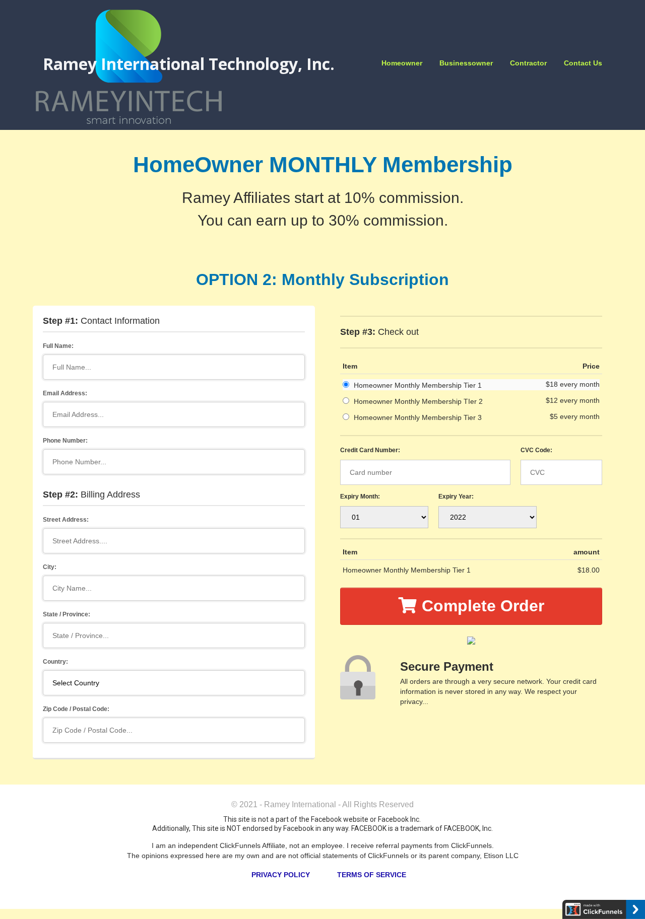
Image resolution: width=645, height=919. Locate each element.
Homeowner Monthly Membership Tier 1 (418, 385)
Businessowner (466, 63)
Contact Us (583, 63)
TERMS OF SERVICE (371, 875)
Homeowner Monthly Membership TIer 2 (418, 401)
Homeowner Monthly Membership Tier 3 (418, 417)
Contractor (528, 63)
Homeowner (401, 63)
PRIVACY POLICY (280, 875)
